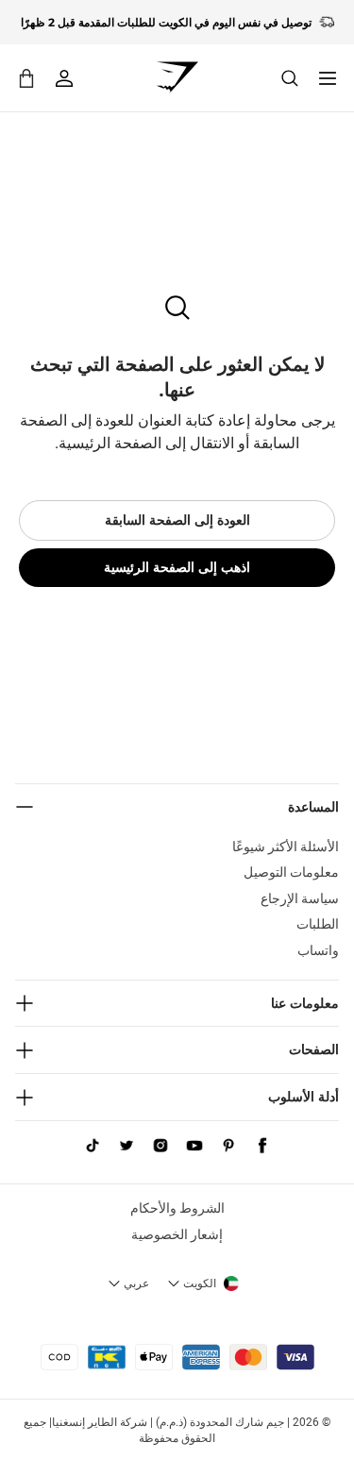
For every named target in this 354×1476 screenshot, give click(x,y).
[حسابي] (64, 78)
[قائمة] (327, 78)
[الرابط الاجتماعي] (262, 1145)
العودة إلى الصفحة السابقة (177, 520)
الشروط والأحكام (177, 1208)
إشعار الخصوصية (177, 1234)
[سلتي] (26, 78)
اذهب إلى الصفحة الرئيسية (177, 567)
